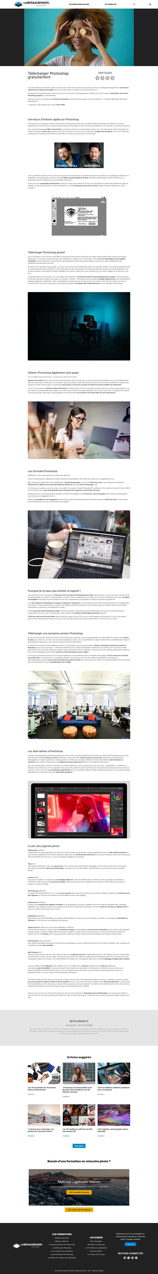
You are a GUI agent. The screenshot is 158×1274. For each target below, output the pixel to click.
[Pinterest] (136, 1257)
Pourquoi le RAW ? (96, 1251)
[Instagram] (132, 1257)
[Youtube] (128, 1257)
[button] (134, 4)
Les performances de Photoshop (62, 1254)
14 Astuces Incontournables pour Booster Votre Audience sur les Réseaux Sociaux (77, 1089)
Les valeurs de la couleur (96, 1254)
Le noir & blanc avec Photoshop (62, 1251)
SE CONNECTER (110, 4)
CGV (89, 1271)
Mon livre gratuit (96, 1241)
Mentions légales (98, 1271)
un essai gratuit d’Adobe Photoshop (64, 377)
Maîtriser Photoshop (62, 1238)
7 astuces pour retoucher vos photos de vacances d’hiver (41, 1130)
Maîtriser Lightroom (62, 1241)
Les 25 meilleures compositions (96, 1248)
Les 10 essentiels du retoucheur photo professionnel (42, 1088)
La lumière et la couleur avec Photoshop (62, 1258)
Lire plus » (31, 1094)
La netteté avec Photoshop (61, 1248)
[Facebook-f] (124, 1257)
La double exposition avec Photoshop (62, 1244)
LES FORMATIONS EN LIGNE (79, 4)
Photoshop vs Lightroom (96, 1244)
